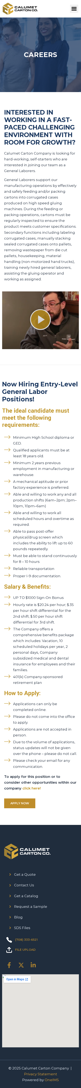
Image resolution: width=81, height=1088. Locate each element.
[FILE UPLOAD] (9, 950)
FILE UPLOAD (25, 950)
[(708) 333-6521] (9, 940)
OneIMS (52, 1080)
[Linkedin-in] (33, 965)
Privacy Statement (40, 1074)
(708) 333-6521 (26, 940)
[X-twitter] (21, 965)
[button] (74, 9)
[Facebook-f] (9, 965)
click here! (31, 788)
